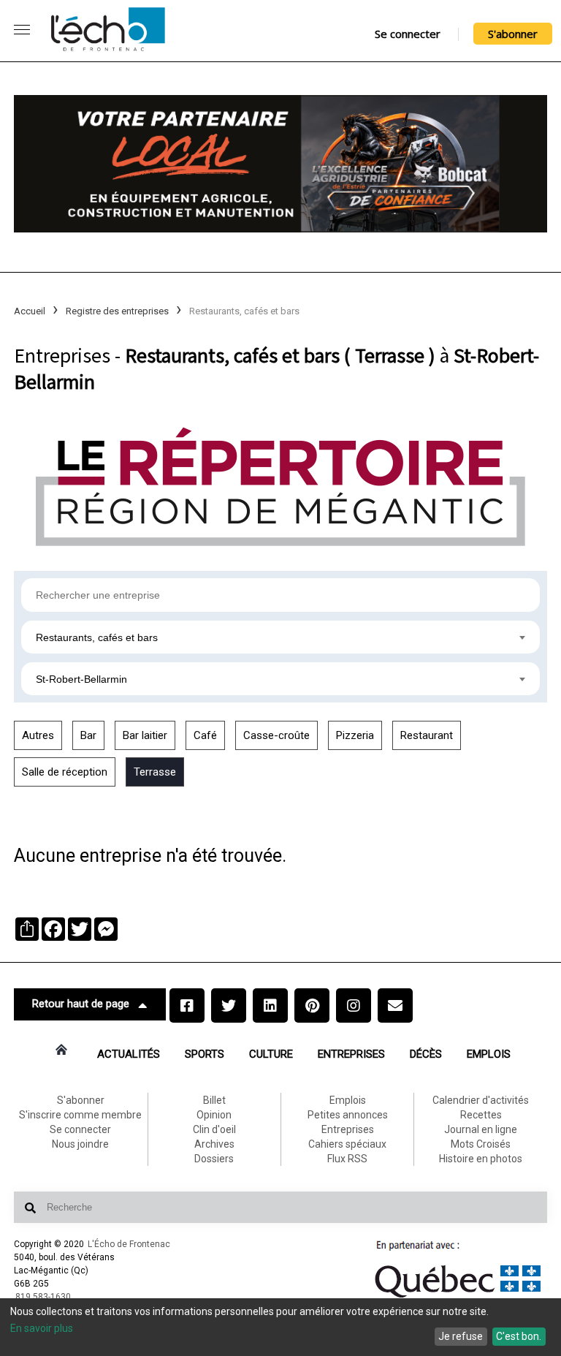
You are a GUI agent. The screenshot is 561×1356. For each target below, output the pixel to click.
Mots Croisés (481, 1144)
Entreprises (351, 1054)
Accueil (29, 311)
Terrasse (155, 772)
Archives (214, 1144)
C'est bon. (518, 1336)
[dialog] (280, 1327)
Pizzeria (355, 735)
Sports (204, 1054)
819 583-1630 (43, 1297)
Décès (426, 1054)
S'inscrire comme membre (80, 1115)
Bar (88, 735)
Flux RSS (347, 1158)
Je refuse (460, 1336)
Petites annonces (348, 1115)
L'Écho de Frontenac (129, 1244)
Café (205, 735)
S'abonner (513, 33)
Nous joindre (80, 1144)
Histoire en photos (480, 1158)
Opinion (214, 1115)
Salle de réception (64, 772)
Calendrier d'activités (480, 1100)
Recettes (481, 1115)
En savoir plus (41, 1328)
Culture (271, 1054)
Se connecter (407, 33)
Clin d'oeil (214, 1129)
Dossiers (214, 1158)
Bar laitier (145, 735)
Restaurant (426, 735)
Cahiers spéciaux (347, 1144)
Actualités (128, 1054)
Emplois (489, 1054)
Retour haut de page (80, 1003)
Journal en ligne (480, 1129)
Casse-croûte (276, 735)
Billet (214, 1100)
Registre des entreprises (117, 311)
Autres (38, 735)
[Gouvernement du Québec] (458, 1297)
